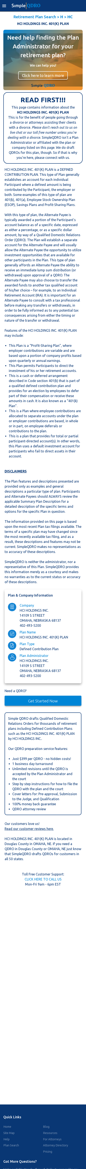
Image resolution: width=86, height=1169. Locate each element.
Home (7, 1126)
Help (6, 1139)
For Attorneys (52, 1139)
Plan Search (11, 1145)
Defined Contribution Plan (39, 649)
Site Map (9, 1133)
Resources (50, 1133)
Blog (46, 1126)
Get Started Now (43, 701)
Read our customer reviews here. (29, 829)
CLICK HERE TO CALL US (43, 879)
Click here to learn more (43, 75)
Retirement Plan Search (34, 16)
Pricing (47, 1151)
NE (49, 844)
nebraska (43, 620)
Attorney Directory (55, 1145)
